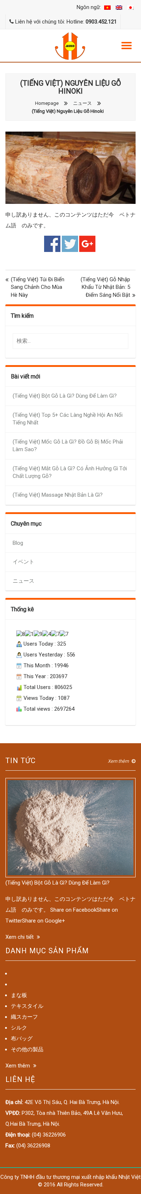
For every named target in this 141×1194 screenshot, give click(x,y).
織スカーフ (24, 1017)
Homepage (47, 103)
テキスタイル (27, 1006)
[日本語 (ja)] (130, 7)
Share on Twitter (70, 244)
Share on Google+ (87, 244)
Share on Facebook (52, 244)
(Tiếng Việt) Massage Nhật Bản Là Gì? (58, 495)
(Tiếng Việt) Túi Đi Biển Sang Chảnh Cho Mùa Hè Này (37, 287)
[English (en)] (119, 7)
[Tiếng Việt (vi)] (107, 7)
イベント (23, 562)
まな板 (19, 995)
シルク (19, 1027)
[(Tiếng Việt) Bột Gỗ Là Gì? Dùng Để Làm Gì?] (70, 827)
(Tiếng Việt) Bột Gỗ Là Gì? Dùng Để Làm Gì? (65, 396)
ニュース (82, 103)
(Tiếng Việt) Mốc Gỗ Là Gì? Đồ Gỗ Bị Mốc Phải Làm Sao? (68, 445)
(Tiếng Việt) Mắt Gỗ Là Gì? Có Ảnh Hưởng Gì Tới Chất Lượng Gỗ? (70, 472)
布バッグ (22, 1038)
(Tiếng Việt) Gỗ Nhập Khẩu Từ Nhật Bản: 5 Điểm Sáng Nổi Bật (105, 287)
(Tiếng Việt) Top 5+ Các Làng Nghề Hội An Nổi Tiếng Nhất (68, 419)
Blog (18, 543)
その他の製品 (27, 1049)
